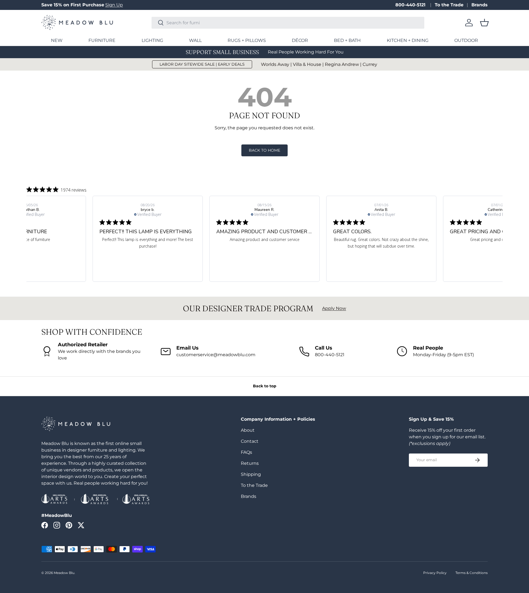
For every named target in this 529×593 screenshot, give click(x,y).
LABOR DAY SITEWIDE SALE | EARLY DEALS (202, 64)
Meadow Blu (64, 573)
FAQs (246, 452)
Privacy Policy (435, 573)
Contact (249, 441)
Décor (300, 40)
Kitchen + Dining (407, 40)
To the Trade (449, 4)
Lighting (152, 40)
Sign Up (114, 4)
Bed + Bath (347, 40)
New (57, 40)
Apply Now (334, 308)
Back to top (264, 385)
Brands (479, 4)
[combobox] (288, 23)
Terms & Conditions (471, 573)
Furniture (101, 40)
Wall (195, 40)
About (248, 430)
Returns (250, 463)
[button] (484, 23)
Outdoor (466, 40)
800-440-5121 (411, 4)
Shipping (251, 474)
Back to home (264, 150)
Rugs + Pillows (247, 40)
